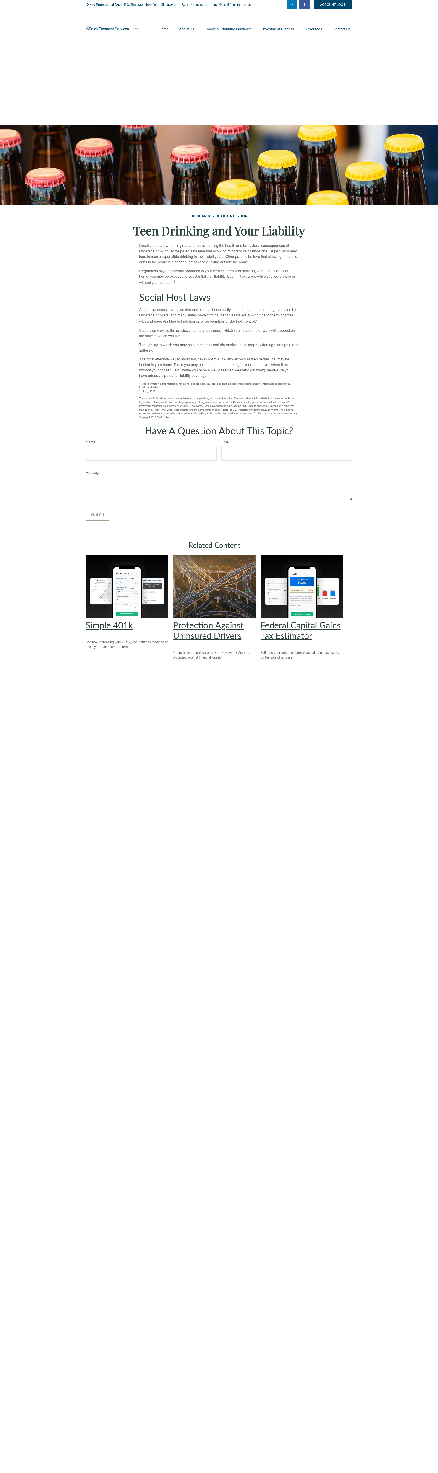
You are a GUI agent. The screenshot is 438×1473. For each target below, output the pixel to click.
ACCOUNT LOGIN (333, 4)
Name (90, 442)
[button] (163, 28)
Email (226, 442)
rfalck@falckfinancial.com (237, 4)
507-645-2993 (197, 4)
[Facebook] (304, 4)
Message (93, 472)
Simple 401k (109, 625)
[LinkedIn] (292, 4)
